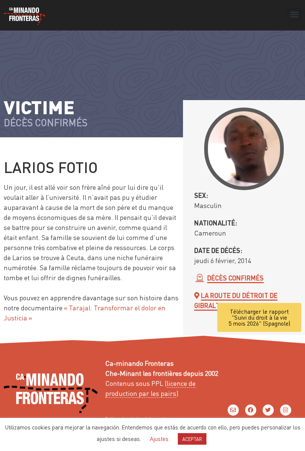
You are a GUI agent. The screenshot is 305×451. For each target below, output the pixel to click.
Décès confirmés (235, 278)
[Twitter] (268, 410)
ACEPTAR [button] (192, 439)
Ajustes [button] (159, 438)
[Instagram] (285, 410)
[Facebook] (250, 410)
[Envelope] (233, 410)
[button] (294, 14)
